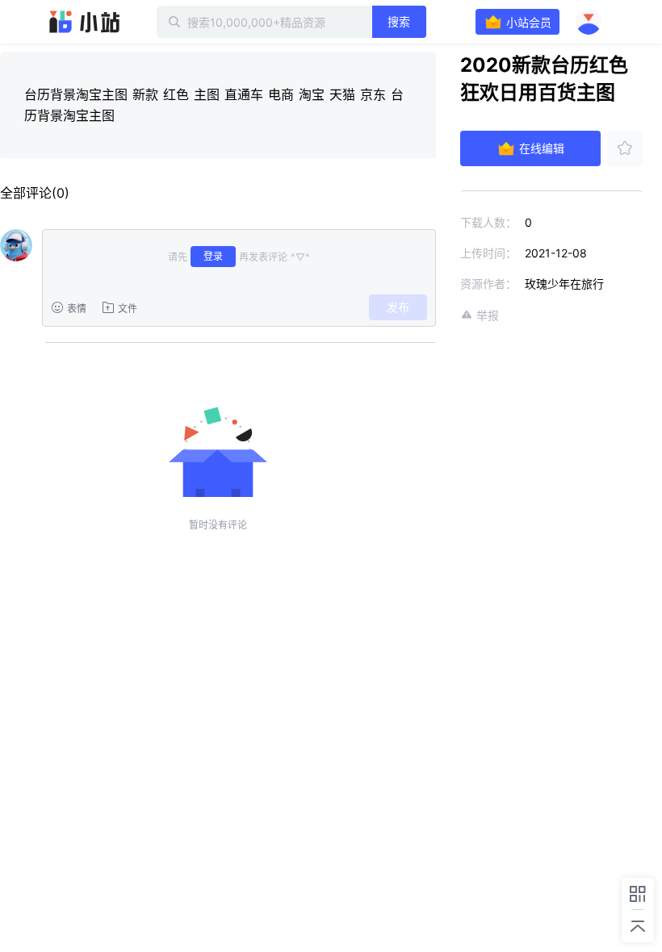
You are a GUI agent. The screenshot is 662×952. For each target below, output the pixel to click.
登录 (213, 256)
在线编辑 (541, 148)
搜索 (399, 21)
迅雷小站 (84, 22)
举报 (487, 315)
